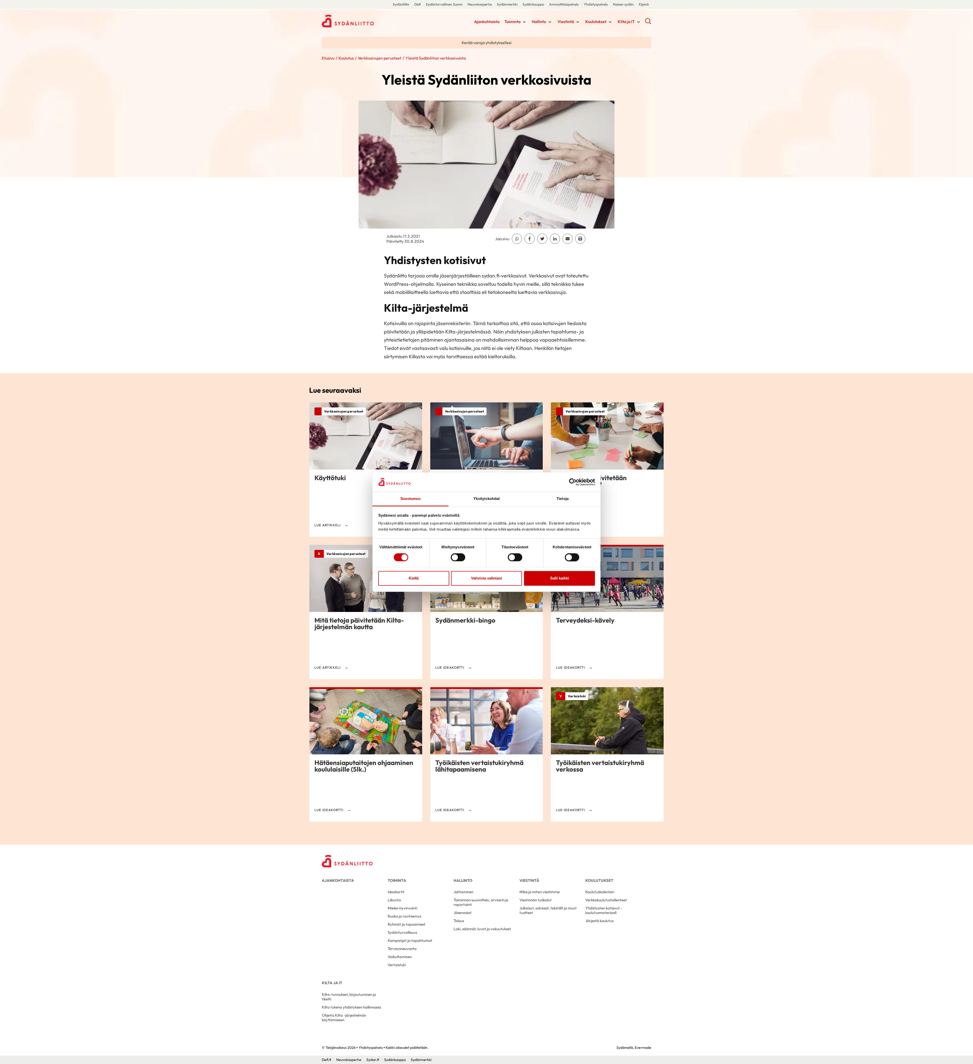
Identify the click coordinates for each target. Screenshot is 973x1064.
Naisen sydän (623, 4)
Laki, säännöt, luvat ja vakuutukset (482, 928)
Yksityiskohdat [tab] (486, 499)
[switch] (458, 557)
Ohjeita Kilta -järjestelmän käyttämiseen (344, 1017)
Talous (459, 920)
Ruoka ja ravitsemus (404, 916)
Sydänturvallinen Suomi (444, 4)
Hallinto (539, 21)
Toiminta (512, 21)
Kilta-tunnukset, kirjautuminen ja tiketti (349, 996)
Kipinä (644, 4)
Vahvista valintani (486, 578)
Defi (417, 4)
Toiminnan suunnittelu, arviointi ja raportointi (481, 902)
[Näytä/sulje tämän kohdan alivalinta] (524, 22)
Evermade (643, 1047)
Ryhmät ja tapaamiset (406, 924)
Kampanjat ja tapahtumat (410, 940)
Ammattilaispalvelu (564, 4)
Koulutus (346, 58)
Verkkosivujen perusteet (379, 58)
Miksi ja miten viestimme (539, 891)
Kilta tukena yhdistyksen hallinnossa (351, 1007)
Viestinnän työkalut (535, 900)
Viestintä (565, 21)
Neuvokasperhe (479, 4)
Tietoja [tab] (562, 499)
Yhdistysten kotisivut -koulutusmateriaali (603, 910)
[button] (648, 22)
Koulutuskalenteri (599, 891)
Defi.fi (326, 1059)
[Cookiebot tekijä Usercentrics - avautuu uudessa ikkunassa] (573, 482)
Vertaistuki (397, 964)
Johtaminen (463, 891)
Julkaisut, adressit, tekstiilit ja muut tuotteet (548, 910)
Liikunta (394, 900)
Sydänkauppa (533, 4)
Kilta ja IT (626, 21)
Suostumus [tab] (410, 499)
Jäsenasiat (463, 912)
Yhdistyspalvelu (596, 4)
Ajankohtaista (486, 21)
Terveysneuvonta (402, 948)
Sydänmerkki (507, 4)
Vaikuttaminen (400, 956)
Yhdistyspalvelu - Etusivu (362, 21)
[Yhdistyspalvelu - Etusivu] (347, 861)
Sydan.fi (372, 1059)
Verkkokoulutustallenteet (606, 900)
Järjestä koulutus (599, 920)
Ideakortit (396, 891)
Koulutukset (595, 21)
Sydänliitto (401, 4)
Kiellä (414, 578)
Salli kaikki (559, 578)
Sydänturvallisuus (402, 932)
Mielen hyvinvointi (402, 908)
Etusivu (328, 58)
